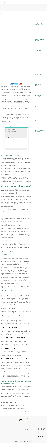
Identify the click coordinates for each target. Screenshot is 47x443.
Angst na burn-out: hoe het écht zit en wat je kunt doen (40, 59)
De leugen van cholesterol (40, 92)
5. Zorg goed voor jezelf (10, 146)
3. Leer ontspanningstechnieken (11, 142)
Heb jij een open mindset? (40, 116)
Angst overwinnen (40, 71)
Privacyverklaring (29, 441)
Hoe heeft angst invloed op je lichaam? (40, 127)
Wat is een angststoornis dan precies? (12, 131)
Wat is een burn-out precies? (10, 129)
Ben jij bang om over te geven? (40, 81)
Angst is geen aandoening (40, 47)
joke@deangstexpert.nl (5, 406)
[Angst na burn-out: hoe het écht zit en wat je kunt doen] (16, 47)
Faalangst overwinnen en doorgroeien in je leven (40, 104)
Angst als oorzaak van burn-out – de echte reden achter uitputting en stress (40, 35)
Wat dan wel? (7, 135)
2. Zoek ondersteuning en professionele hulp (14, 141)
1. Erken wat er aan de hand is (11, 139)
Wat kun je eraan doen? (9, 137)
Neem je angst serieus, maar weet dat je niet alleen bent (15, 148)
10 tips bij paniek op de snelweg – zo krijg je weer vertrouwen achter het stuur (40, 21)
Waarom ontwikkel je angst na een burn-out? (13, 133)
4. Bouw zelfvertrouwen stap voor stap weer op (14, 144)
